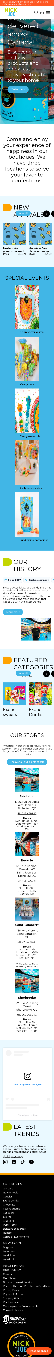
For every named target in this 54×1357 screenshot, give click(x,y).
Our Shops (9, 1278)
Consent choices (12, 1310)
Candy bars (27, 384)
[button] (39, 1351)
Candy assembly (30, 436)
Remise (7, 1232)
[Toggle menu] (48, 13)
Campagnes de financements (20, 1306)
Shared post (23, 1115)
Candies (7, 1196)
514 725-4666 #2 (27, 813)
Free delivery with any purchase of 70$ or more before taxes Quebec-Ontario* (25, 3)
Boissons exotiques (14, 1228)
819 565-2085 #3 (27, 1014)
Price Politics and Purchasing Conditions (27, 1286)
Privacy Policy (11, 1290)
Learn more (13, 612)
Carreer (7, 1274)
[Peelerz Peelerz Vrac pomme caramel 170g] (14, 234)
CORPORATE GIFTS (32, 332)
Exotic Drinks (35, 712)
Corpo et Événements (16, 1236)
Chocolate (9, 1204)
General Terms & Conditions (19, 1282)
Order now (18, 89)
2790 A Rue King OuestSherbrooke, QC (27, 1006)
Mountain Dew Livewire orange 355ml (39, 251)
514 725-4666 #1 (27, 880)
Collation (8, 1212)
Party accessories (31, 488)
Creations (8, 1220)
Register (8, 1247)
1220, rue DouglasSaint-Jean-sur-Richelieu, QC (27, 805)
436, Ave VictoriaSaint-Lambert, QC (27, 934)
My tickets (9, 1255)
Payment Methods (14, 1294)
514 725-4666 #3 (27, 942)
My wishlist (9, 1259)
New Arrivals (10, 1192)
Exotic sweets (10, 712)
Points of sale (11, 1302)
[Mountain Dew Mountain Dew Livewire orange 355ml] (40, 234)
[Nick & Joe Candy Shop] (11, 12)
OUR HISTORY (12, 1270)
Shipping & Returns (14, 1298)
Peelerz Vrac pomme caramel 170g (13, 251)
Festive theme (11, 1208)
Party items (9, 1224)
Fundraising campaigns (34, 540)
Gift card (8, 1188)
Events (7, 1216)
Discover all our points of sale (27, 761)
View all (23, 213)
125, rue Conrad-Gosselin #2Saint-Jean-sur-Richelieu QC (27, 871)
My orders (9, 1251)
